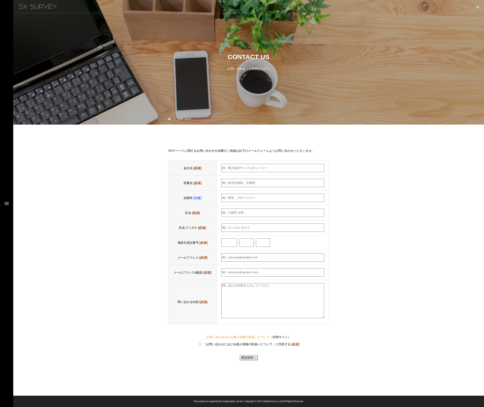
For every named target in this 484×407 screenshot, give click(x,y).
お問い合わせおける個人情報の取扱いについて (238, 337)
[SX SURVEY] (38, 6)
